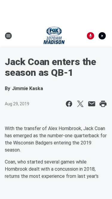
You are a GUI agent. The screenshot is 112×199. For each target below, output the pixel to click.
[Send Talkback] (90, 35)
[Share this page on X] (80, 104)
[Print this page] (103, 104)
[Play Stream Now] (102, 35)
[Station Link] (54, 35)
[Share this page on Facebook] (69, 104)
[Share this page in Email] (92, 104)
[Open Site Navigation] (8, 35)
